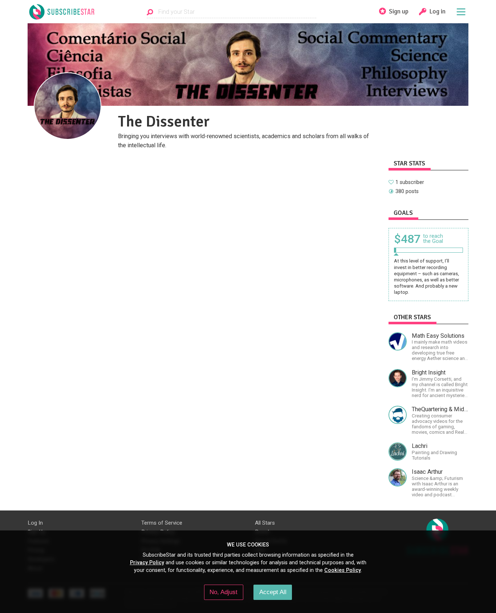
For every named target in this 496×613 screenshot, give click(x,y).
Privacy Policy (147, 562)
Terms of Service (161, 523)
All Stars (265, 523)
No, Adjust (223, 592)
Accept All (272, 592)
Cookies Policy (342, 570)
